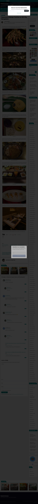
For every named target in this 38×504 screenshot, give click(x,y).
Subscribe (26, 10)
